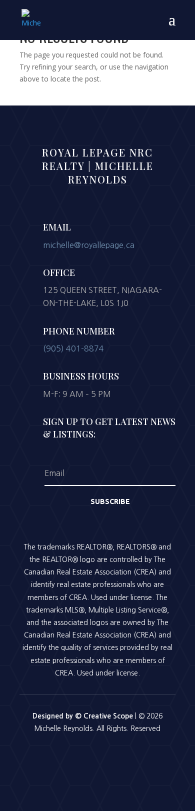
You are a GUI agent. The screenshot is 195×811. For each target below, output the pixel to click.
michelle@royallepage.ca (88, 245)
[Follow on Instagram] (97, 756)
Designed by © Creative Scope (83, 716)
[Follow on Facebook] (71, 756)
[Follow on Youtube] (123, 756)
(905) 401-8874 (73, 348)
